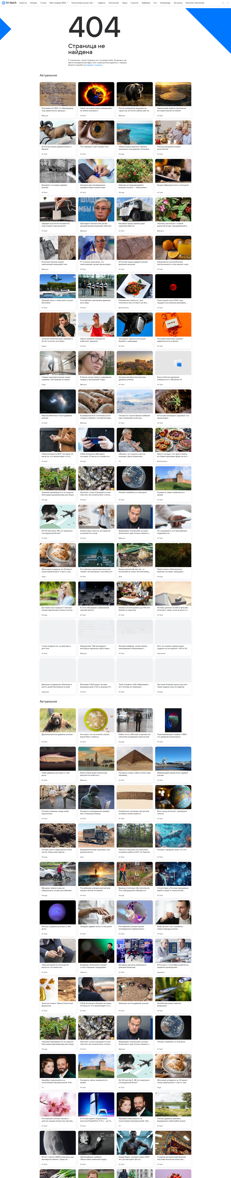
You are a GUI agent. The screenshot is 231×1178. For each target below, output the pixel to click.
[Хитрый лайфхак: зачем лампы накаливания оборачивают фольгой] (135, 638)
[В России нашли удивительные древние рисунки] (135, 254)
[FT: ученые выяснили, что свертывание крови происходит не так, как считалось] (96, 254)
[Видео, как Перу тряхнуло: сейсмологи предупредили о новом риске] (96, 792)
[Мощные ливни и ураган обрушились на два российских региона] (58, 1034)
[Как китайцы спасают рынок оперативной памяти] (96, 830)
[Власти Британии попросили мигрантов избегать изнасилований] (96, 918)
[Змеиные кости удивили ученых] (135, 1149)
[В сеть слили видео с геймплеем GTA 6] (173, 753)
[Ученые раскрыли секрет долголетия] (173, 139)
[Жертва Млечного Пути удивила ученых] (58, 407)
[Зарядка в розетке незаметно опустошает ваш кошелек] (58, 215)
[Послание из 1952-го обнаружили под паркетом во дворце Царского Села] (58, 100)
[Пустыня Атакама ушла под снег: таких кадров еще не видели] (173, 676)
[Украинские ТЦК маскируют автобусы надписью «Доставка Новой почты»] (96, 638)
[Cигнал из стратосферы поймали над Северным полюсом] (135, 407)
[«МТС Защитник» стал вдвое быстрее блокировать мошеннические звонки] (58, 715)
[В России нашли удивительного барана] (58, 139)
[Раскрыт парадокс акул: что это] (173, 995)
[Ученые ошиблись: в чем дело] (135, 484)
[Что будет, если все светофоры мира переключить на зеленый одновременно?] (58, 792)
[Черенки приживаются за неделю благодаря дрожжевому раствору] (58, 484)
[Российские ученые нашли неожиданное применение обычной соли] (135, 1072)
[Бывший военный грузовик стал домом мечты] (96, 995)
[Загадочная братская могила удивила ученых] (135, 369)
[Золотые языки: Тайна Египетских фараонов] (58, 1149)
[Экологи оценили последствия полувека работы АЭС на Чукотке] (135, 995)
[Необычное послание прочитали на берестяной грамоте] (135, 957)
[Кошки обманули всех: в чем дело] (173, 177)
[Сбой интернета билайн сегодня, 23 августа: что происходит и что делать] (96, 1149)
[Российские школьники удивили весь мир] (96, 292)
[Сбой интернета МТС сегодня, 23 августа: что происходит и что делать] (58, 446)
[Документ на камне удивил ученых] (58, 177)
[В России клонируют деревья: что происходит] (173, 407)
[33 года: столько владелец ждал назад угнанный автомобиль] (135, 792)
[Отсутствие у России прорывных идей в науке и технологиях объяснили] (173, 1034)
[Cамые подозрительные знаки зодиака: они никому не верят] (58, 369)
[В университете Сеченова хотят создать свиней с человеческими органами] (96, 407)
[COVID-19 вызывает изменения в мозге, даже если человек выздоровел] (96, 715)
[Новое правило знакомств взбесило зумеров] (96, 331)
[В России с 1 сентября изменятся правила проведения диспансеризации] (173, 1110)
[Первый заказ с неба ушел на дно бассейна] (58, 292)
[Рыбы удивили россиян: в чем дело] (58, 918)
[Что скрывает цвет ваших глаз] (96, 139)
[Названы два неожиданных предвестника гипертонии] (96, 177)
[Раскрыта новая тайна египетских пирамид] (135, 918)
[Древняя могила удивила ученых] (58, 880)
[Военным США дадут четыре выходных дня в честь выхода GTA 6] (96, 676)
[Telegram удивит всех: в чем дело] (96, 1072)
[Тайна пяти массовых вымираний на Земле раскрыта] (96, 100)
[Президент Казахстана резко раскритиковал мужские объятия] (96, 215)
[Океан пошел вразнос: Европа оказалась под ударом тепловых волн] (135, 139)
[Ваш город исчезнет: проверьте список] (173, 957)
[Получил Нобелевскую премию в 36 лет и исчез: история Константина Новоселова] (58, 331)
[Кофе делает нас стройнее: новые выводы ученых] (173, 1072)
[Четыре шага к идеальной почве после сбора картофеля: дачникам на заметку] (58, 995)
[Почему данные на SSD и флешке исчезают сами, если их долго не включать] (173, 599)
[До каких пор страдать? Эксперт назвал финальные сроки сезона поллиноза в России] (58, 599)
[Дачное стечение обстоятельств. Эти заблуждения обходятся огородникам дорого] (135, 1034)
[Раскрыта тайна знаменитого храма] (173, 484)
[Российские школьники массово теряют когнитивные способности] (96, 561)
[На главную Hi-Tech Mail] (10, 3)
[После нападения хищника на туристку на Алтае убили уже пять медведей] (135, 100)
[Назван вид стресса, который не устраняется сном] (96, 523)
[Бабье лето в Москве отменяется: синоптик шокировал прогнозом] (135, 880)
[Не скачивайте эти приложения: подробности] (173, 523)
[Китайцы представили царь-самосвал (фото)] (135, 215)
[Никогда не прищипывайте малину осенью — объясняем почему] (135, 177)
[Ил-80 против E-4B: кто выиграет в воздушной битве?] (58, 523)
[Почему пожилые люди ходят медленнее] (58, 957)
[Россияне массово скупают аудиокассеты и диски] (173, 331)
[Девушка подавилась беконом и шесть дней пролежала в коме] (58, 676)
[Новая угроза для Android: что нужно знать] (135, 753)
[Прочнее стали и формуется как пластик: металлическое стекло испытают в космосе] (96, 484)
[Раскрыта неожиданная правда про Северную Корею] (96, 957)
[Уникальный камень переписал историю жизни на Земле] (173, 100)
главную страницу (94, 65)
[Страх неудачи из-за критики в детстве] (58, 638)
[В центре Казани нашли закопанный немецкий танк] (58, 254)
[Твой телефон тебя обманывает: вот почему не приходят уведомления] (135, 676)
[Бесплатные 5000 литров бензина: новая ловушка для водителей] (58, 753)
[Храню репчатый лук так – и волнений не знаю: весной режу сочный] (135, 561)
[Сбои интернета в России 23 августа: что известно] (58, 1110)
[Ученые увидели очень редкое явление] (135, 715)
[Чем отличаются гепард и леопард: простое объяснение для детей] (173, 715)
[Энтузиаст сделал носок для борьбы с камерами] (135, 331)
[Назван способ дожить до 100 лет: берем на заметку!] (135, 599)
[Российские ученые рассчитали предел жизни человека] (96, 1034)
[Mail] (3, 3)
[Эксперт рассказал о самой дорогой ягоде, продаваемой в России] (173, 215)
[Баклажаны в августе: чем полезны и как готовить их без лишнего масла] (135, 292)
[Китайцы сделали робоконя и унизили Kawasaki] (135, 1110)
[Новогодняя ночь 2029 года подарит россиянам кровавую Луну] (173, 292)
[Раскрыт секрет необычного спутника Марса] (173, 792)
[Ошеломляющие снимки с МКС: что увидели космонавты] (173, 880)
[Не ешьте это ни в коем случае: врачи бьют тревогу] (96, 880)
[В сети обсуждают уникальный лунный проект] (96, 599)
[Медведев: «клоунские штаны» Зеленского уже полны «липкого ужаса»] (135, 523)
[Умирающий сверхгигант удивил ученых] (173, 918)
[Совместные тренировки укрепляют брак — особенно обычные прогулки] (58, 830)
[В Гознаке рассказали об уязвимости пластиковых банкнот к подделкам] (135, 830)
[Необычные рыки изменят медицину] (173, 1149)
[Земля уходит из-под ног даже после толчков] (173, 830)
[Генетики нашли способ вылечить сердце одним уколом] (96, 753)
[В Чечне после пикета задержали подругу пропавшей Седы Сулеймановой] (96, 369)
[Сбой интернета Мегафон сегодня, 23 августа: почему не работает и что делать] (96, 446)
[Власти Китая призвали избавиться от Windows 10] (173, 369)
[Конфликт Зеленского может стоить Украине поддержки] (96, 1110)
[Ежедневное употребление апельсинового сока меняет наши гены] (173, 254)
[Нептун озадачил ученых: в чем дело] (58, 1072)
